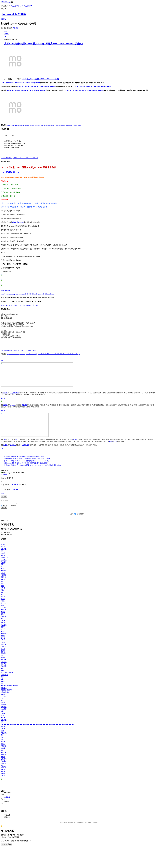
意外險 (3, 657)
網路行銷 (3, 763)
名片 (5, 36)
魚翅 (2, 605)
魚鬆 (2, 410)
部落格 (6, 34)
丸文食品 (17, 439)
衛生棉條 (3, 759)
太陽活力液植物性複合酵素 (9, 686)
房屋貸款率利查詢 (18, 222)
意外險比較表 (5, 659)
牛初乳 (3, 651)
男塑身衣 (24, 405)
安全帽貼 (3, 562)
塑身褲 (3, 771)
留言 (18, 484)
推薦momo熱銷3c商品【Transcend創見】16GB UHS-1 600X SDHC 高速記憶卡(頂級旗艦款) (32, 465)
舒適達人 (13, 445)
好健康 (3, 642)
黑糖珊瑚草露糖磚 (6, 690)
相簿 (5, 31)
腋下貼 (3, 566)
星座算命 (15, 490)
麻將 (2, 735)
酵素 (2, 655)
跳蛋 (2, 750)
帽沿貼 (3, 547)
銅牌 (2, 715)
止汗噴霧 (3, 570)
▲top (2, 493)
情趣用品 (3, 746)
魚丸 (2, 594)
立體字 (3, 713)
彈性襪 (3, 728)
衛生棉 (5, 445)
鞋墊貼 (3, 573)
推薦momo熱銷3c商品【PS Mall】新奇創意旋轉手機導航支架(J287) (25, 456)
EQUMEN (4, 773)
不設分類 (15, 28)
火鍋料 (3, 599)
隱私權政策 (88, 822)
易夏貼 (3, 564)
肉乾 (2, 592)
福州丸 (3, 601)
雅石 (2, 668)
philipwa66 (4, 474)
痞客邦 (14, 484)
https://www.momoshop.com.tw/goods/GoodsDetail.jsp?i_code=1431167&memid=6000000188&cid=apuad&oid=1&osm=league (44, 125)
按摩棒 (3, 748)
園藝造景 (3, 664)
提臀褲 (3, 775)
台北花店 (3, 709)
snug (2, 360)
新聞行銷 (3, 767)
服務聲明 (95, 822)
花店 (2, 700)
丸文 (5, 410)
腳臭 (2, 551)
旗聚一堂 (3, 577)
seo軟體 (3, 694)
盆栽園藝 (3, 666)
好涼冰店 (3, 560)
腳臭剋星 (16, 393)
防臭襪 (3, 555)
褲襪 (2, 731)
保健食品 (3, 644)
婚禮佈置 (3, 705)
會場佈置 (3, 707)
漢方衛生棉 (25, 445)
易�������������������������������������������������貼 (37, 724)
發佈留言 (3, 507)
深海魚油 (3, 653)
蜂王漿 (3, 649)
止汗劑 (3, 568)
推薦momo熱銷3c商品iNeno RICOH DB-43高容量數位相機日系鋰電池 (26, 463)
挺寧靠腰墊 (4, 675)
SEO (2, 698)
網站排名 (3, 696)
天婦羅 (3, 596)
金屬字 (3, 718)
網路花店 (3, 702)
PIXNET (64, 822)
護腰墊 (3, 681)
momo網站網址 (5, 290)
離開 (10, 844)
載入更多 (3, 496)
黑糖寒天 (3, 688)
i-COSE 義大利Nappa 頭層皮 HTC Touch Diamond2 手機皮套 (40, 79)
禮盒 (110, 441)
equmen (12, 405)
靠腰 (2, 677)
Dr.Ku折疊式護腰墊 (7, 672)
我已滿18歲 (4, 844)
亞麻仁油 (3, 646)
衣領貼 (3, 544)
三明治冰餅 (4, 557)
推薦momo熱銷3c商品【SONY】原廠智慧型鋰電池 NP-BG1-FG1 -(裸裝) (27, 458)
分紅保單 (3, 662)
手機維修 (3, 754)
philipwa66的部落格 (13, 14)
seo (2, 765)
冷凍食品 (3, 603)
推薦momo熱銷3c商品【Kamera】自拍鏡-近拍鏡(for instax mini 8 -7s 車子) (27, 461)
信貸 (2, 448)
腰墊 (2, 679)
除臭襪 (5, 393)
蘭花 (2, 670)
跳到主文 (3, 19)
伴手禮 (115, 441)
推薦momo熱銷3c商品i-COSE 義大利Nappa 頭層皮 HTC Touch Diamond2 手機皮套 (43, 43)
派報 (2, 711)
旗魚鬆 (75, 439)
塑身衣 (3, 398)
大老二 (3, 737)
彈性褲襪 (3, 733)
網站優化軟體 (5, 692)
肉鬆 (2, 583)
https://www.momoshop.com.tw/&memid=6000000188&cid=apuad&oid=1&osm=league (27, 294)
